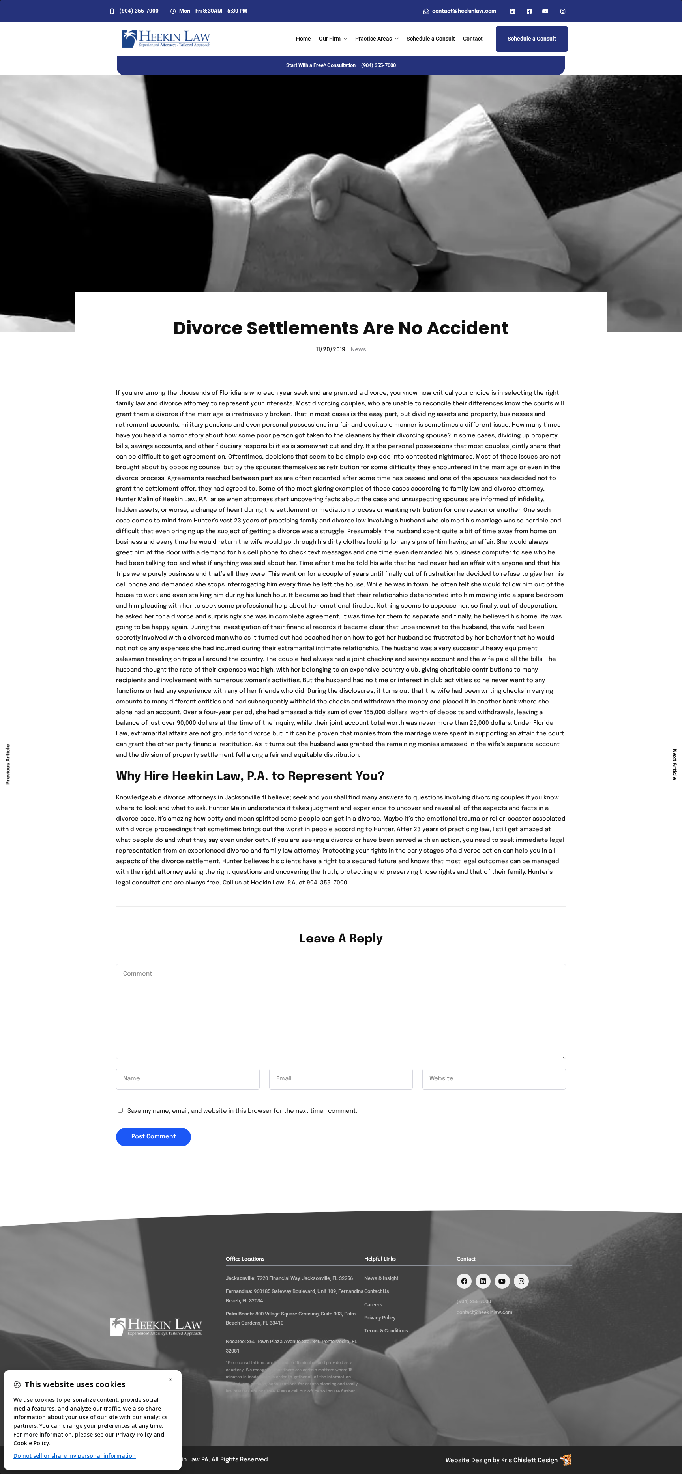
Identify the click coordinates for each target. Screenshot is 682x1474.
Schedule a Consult (431, 38)
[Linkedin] (483, 1281)
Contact (473, 38)
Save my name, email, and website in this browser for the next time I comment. (242, 1111)
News (358, 349)
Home (303, 38)
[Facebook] (464, 1281)
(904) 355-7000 (378, 65)
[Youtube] (502, 1281)
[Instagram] (521, 1281)
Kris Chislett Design (529, 1460)
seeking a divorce (328, 840)
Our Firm (330, 38)
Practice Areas (373, 38)
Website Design (468, 1460)
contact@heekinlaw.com (484, 1312)
